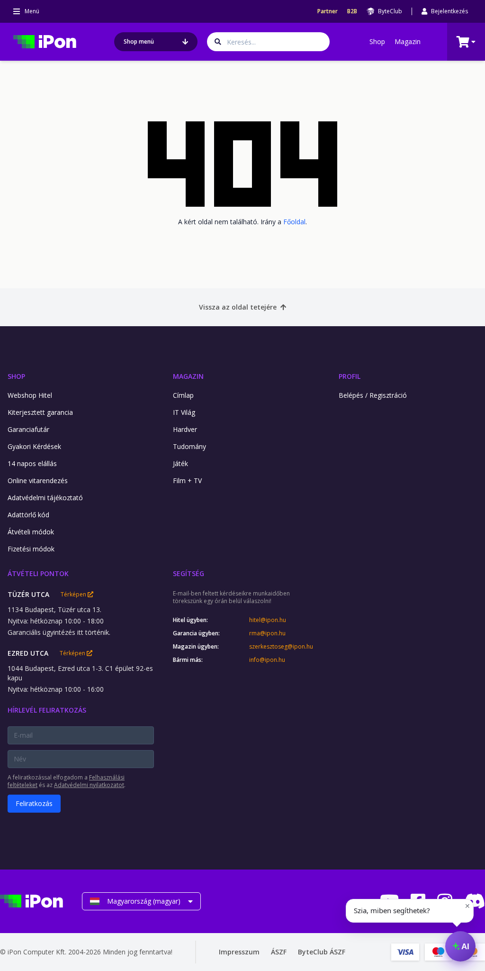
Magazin (408, 41)
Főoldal (294, 221)
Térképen (74, 594)
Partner (327, 11)
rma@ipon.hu (267, 633)
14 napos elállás (32, 463)
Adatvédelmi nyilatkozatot (89, 785)
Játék (180, 463)
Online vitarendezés (38, 480)
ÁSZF (279, 951)
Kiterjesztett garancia (40, 412)
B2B (352, 11)
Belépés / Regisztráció (373, 395)
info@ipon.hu (267, 660)
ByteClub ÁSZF (321, 951)
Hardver (185, 429)
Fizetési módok (31, 548)
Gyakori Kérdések (34, 446)
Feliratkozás (34, 803)
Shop (377, 41)
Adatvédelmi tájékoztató (45, 497)
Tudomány (189, 446)
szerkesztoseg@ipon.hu (281, 646)
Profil (349, 376)
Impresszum (239, 951)
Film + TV (187, 480)
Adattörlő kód (28, 514)
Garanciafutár (28, 429)
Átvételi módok (31, 531)
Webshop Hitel (30, 395)
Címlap (183, 395)
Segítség (188, 573)
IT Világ (184, 412)
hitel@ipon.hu (267, 620)
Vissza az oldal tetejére (238, 306)
